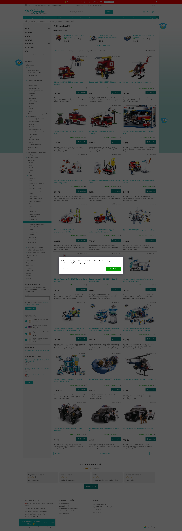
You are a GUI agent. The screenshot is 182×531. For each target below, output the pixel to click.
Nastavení (64, 269)
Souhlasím (113, 269)
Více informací (96, 263)
